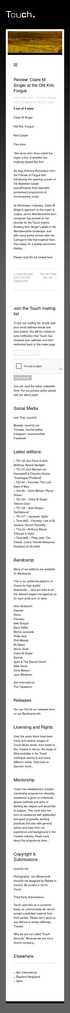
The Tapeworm (23, 687)
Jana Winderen (23, 675)
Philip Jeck (20, 636)
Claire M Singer (23, 653)
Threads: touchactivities (28, 429)
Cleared (18, 610)
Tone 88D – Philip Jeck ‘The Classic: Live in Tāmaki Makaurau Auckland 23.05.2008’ (34, 542)
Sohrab (18, 657)
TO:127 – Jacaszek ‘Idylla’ (32, 516)
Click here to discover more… (31, 764)
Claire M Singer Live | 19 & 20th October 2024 (23, 277)
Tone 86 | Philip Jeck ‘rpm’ (48, 275)
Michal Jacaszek (24, 632)
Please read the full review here (33, 257)
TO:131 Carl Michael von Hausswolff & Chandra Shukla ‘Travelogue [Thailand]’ (32, 473)
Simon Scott (21, 649)
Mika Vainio (21, 666)
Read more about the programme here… (32, 838)
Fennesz (19, 619)
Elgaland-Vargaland (28, 977)
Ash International (24, 682)
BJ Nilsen (19, 645)
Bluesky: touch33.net (26, 425)
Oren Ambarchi (23, 606)
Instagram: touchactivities (29, 434)
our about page (28, 395)
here (16, 390)
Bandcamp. (25, 573)
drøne (17, 615)
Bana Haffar (21, 627)
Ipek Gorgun (21, 623)
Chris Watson (22, 670)
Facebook (20, 438)
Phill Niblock (21, 640)
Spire (19, 981)
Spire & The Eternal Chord (30, 662)
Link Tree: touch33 (25, 417)
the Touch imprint (38, 222)
